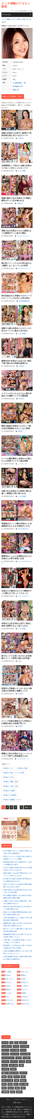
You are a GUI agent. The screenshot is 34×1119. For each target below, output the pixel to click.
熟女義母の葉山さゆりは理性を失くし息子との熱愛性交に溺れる (17, 863)
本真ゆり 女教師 (9, 790)
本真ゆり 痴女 (23, 768)
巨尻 (10, 1076)
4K (11, 1042)
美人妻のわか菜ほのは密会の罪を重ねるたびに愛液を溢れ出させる (17, 880)
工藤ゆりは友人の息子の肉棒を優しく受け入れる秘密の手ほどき (17, 902)
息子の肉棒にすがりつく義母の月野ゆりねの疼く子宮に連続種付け (17, 852)
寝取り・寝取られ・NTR (10, 1073)
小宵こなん (24, 972)
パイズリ (5, 1061)
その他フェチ (7, 1046)
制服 (21, 1065)
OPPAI (20, 431)
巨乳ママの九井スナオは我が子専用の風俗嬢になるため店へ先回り (17, 885)
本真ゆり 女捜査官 (10, 795)
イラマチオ (24, 1046)
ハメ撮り (26, 1058)
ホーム (8, 1099)
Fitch (19, 661)
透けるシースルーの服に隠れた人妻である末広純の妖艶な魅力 (17, 930)
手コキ (17, 1076)
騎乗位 (19, 1092)
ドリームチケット (24, 596)
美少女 (11, 1088)
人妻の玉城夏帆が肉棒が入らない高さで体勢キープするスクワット (17, 952)
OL (16, 1042)
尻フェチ (23, 1073)
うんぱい (9, 993)
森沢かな (8, 986)
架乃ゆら (8, 975)
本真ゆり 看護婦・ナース (12, 799)
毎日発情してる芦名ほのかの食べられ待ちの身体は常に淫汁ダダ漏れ (17, 947)
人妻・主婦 (13, 1065)
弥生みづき (25, 1004)
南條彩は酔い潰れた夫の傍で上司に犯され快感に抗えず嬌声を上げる (17, 924)
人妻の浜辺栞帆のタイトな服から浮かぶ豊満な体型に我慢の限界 (17, 919)
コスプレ (5, 1054)
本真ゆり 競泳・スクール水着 (14, 773)
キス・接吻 (14, 1050)
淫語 (16, 1080)
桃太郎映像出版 (24, 301)
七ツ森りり (25, 986)
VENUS (21, 138)
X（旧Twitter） (18, 83)
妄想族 (13, 1069)
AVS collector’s (23, 529)
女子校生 (5, 1069)
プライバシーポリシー (20, 1099)
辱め (23, 1088)
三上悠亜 (8, 972)
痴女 (10, 1084)
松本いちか (9, 979)
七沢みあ (25, 996)
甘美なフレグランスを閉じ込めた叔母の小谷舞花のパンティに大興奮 (17, 858)
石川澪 (23, 979)
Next (26, 807)
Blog (14, 90)
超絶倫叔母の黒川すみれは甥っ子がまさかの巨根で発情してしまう (17, 936)
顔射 (12, 1092)
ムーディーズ (22, 464)
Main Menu (7, 14)
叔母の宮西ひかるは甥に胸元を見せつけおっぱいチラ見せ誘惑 (17, 891)
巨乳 (4, 1076)
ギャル (23, 1050)
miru (7, 996)
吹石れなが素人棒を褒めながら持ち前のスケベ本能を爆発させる (17, 908)
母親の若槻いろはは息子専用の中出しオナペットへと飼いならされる (17, 874)
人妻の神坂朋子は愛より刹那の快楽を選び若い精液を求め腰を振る (17, 958)
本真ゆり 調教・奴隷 (11, 781)
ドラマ (19, 1058)
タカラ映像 (22, 171)
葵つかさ (8, 982)
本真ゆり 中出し (9, 777)
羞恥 (17, 1088)
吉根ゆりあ (10, 1004)
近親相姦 (5, 1092)
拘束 (23, 1076)
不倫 (28, 1061)
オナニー (5, 1050)
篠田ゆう (9, 989)
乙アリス (25, 989)
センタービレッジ (23, 236)
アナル (16, 1046)
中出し (5, 1065)
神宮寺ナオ (25, 1000)
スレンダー (14, 1054)
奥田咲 (24, 993)
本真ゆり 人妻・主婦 (11, 786)
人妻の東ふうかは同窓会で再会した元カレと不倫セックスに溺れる (17, 941)
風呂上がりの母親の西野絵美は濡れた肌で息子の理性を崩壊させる (17, 913)
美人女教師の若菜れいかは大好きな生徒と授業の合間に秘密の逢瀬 (17, 897)
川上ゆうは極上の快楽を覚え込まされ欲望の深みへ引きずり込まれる (17, 869)
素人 (16, 1084)
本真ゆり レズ (8, 768)
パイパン (14, 1061)
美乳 (4, 1088)
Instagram (16, 86)
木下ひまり (10, 1000)
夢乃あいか (24, 982)
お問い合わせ (17, 1102)
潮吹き (23, 1080)
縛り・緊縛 (23, 1084)
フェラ (22, 1061)
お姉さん (23, 1042)
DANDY (21, 693)
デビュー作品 (25, 1054)
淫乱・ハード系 (7, 1080)
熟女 (4, 1084)
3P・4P (5, 1042)
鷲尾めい (24, 975)
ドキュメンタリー (8, 1058)
